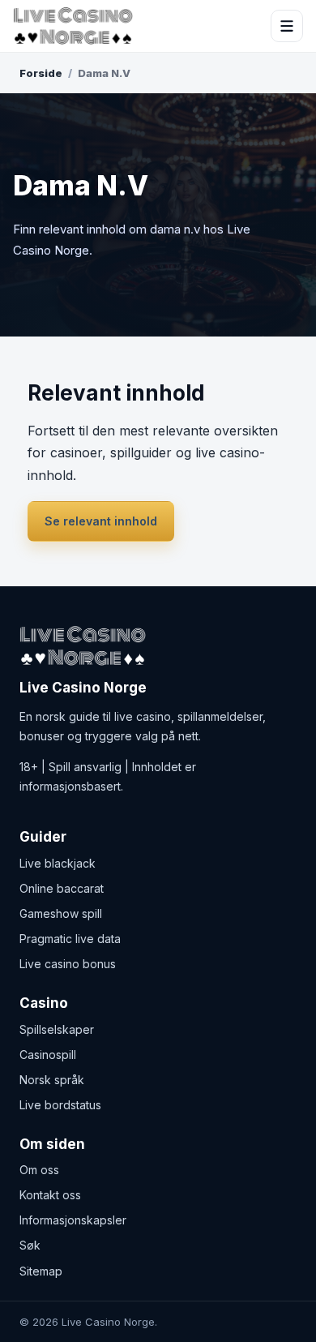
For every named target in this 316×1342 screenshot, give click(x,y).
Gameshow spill (60, 913)
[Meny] (287, 26)
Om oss (39, 1170)
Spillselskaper (56, 1029)
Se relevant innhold (101, 521)
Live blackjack (57, 863)
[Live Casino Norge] (73, 25)
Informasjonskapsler (72, 1220)
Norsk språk (51, 1080)
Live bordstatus (60, 1105)
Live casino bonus (67, 964)
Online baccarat (61, 888)
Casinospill (47, 1054)
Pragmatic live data (70, 938)
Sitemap (40, 1271)
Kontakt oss (50, 1195)
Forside (40, 72)
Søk (30, 1245)
